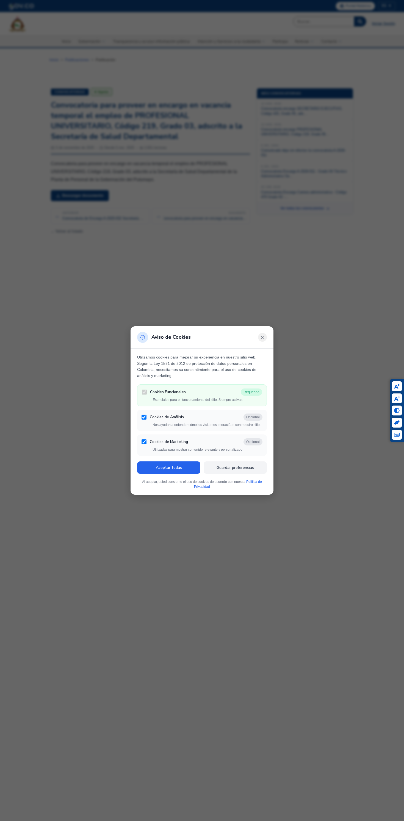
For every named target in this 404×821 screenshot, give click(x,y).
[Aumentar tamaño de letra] (397, 386)
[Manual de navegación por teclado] (397, 435)
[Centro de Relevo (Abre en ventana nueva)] (397, 423)
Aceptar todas (169, 467)
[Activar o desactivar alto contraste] (397, 410)
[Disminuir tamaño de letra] (397, 398)
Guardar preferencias (235, 467)
